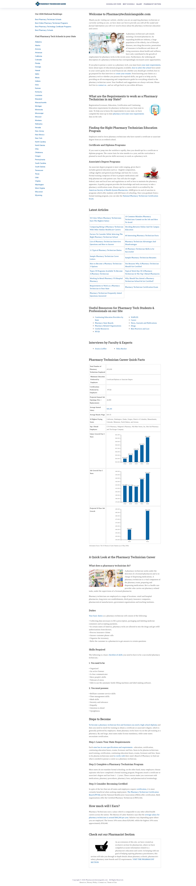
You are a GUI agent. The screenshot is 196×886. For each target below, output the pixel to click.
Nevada (38, 127)
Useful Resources (102, 329)
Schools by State (113, 4)
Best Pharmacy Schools (44, 30)
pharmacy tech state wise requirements (128, 114)
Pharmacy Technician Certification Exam (141, 287)
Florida (37, 63)
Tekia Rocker (121, 349)
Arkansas (38, 52)
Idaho (37, 74)
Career (133, 320)
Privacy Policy (92, 882)
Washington (39, 185)
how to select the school (141, 68)
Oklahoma (39, 152)
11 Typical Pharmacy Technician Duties (106, 250)
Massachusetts (41, 102)
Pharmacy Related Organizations (108, 326)
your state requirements (151, 65)
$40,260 (109, 409)
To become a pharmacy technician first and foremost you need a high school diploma (123, 725)
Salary (139, 4)
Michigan (38, 106)
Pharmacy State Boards (104, 323)
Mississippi (39, 113)
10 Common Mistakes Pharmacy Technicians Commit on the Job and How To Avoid (141, 219)
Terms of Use (112, 882)
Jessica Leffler (101, 349)
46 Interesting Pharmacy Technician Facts (142, 235)
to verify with (119, 756)
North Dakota (40, 145)
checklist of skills (116, 655)
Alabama (38, 42)
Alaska (37, 45)
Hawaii (37, 70)
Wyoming (38, 195)
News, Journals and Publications (144, 323)
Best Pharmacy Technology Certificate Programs (53, 27)
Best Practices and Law (140, 329)
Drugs (133, 326)
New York (38, 138)
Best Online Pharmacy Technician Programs (51, 23)
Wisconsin (39, 192)
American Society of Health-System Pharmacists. (108, 190)
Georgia (38, 67)
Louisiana (38, 95)
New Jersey (39, 131)
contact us (102, 85)
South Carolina (40, 163)
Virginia (37, 181)
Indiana (37, 81)
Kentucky (38, 92)
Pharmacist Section (152, 4)
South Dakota (40, 167)
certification (141, 789)
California (38, 56)
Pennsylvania (40, 160)
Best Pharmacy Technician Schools (48, 19)
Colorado (38, 60)
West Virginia (40, 188)
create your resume (123, 73)
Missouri (38, 117)
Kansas (38, 88)
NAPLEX (134, 317)
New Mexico (39, 135)
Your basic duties (96, 616)
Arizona (38, 49)
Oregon (38, 156)
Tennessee (39, 170)
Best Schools (129, 4)
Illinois (37, 77)
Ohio (37, 149)
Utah (37, 177)
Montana (38, 120)
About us (82, 882)
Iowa (37, 85)
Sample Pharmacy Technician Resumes (140, 258)
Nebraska (38, 124)
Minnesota (39, 110)
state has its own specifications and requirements (113, 747)
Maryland (38, 99)
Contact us (102, 882)
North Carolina (40, 142)
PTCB (97, 332)
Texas (37, 174)
